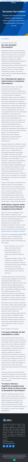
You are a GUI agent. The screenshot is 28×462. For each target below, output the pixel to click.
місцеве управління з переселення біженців (13, 231)
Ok (14, 459)
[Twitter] (7, 446)
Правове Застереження (8, 441)
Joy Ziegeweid (5, 38)
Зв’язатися (5, 440)
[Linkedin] (13, 446)
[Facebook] (4, 446)
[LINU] (13, 2)
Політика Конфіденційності (9, 443)
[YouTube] (10, 446)
